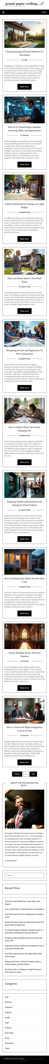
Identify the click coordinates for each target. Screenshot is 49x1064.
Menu (44, 12)
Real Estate (9, 1033)
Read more (24, 87)
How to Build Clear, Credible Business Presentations (24, 909)
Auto (7, 997)
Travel (7, 1048)
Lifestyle (8, 1028)
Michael (26, 135)
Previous (17, 774)
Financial (8, 1012)
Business (8, 1002)
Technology (9, 1043)
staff (25, 60)
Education (8, 1007)
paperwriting (25, 212)
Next (33, 774)
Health (7, 1017)
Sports (7, 1038)
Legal (7, 1023)
